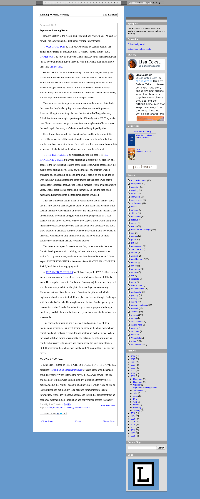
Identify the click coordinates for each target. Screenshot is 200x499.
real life (134, 302)
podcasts (135, 279)
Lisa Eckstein (152, 62)
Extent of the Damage (140, 229)
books (49, 407)
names (134, 266)
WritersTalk (136, 338)
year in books (137, 344)
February (137, 407)
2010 (133, 436)
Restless (135, 312)
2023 (133, 365)
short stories (136, 321)
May (135, 399)
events (134, 226)
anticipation (136, 184)
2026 (133, 356)
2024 (133, 362)
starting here (136, 325)
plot (132, 275)
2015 (133, 422)
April (135, 402)
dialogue (134, 220)
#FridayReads (144, 81)
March (136, 405)
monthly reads (59, 407)
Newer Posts (109, 421)
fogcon (134, 236)
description (135, 216)
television (135, 335)
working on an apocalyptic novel (66, 370)
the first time (56, 66)
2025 (133, 359)
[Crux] (131, 159)
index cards (136, 249)
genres (134, 239)
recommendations (82, 407)
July (135, 393)
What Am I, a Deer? (145, 135)
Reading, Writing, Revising (54, 14)
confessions (136, 203)
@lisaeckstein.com (149, 65)
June (135, 396)
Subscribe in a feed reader (139, 49)
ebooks (134, 223)
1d (160, 78)
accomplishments (139, 180)
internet (134, 252)
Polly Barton (143, 137)
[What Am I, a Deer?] (131, 145)
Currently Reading (142, 131)
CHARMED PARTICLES (59, 272)
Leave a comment (107, 405)
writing (133, 341)
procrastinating (137, 289)
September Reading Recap (54, 30)
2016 (133, 419)
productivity (136, 292)
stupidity (134, 328)
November (138, 382)
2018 (133, 413)
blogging (134, 190)
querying (134, 295)
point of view (136, 285)
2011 (133, 433)
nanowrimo (135, 269)
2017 (133, 416)
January (137, 410)
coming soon (136, 200)
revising (134, 315)
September (138, 390)
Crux (138, 149)
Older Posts (47, 421)
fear (132, 233)
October (137, 385)
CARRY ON (46, 56)
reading (70, 407)
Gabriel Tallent (144, 152)
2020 (133, 373)
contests (134, 210)
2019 (133, 376)
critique (134, 213)
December (138, 379)
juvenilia (134, 256)
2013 (133, 427)
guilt (132, 243)
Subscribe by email (136, 44)
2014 (133, 424)
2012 (133, 430)
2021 (133, 370)
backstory (135, 187)
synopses (135, 331)
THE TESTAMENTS (57, 154)
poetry (133, 282)
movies (134, 262)
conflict (134, 207)
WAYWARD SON (55, 46)
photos (134, 272)
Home (78, 421)
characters (135, 197)
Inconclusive (136, 246)
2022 (133, 368)
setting (134, 318)
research (134, 308)
